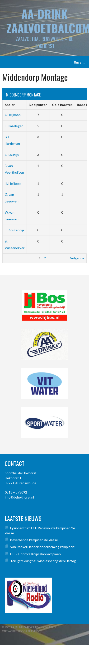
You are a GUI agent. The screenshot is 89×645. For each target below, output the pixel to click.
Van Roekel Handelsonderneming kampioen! (42, 547)
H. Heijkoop (13, 183)
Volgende (77, 258)
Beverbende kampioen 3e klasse (34, 540)
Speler (10, 105)
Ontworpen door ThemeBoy (22, 631)
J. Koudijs (12, 155)
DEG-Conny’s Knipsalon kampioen (35, 554)
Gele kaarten (62, 105)
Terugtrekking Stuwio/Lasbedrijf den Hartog (43, 561)
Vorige (9, 258)
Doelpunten (38, 105)
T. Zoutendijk (14, 230)
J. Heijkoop (13, 115)
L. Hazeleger (14, 126)
